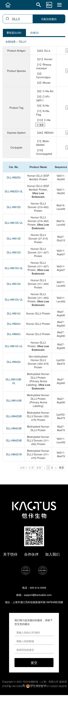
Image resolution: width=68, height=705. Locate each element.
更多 (41, 124)
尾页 (61, 467)
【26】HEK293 (44, 132)
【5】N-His (42, 105)
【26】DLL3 (43, 50)
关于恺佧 (10, 554)
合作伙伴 (31, 554)
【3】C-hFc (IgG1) (43, 98)
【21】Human (44, 59)
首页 (38, 467)
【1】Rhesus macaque (43, 66)
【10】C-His (43, 120)
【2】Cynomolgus (43, 75)
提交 (34, 662)
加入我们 (52, 554)
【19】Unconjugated (44, 152)
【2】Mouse (43, 82)
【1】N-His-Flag (43, 112)
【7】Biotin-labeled (43, 142)
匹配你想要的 (49, 19)
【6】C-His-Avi (44, 91)
